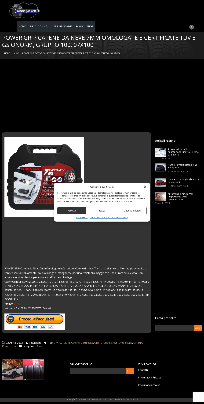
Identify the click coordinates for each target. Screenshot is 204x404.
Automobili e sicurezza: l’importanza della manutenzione (180, 196)
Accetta (72, 210)
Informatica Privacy (149, 377)
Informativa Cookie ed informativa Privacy (109, 217)
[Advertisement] (102, 95)
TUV (13, 346)
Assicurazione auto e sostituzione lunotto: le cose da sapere (183, 151)
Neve (114, 342)
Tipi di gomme (38, 26)
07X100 (58, 342)
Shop (90, 26)
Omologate (125, 342)
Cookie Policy (82, 217)
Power (6, 346)
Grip (96, 342)
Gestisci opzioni (132, 210)
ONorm (137, 342)
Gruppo (105, 342)
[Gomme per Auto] (25, 10)
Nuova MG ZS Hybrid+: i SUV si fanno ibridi (184, 181)
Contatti (143, 370)
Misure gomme (63, 26)
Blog (79, 26)
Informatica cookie (149, 385)
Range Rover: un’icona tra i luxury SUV (182, 166)
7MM (67, 342)
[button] (145, 186)
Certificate (87, 342)
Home (22, 26)
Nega (102, 210)
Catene (75, 342)
